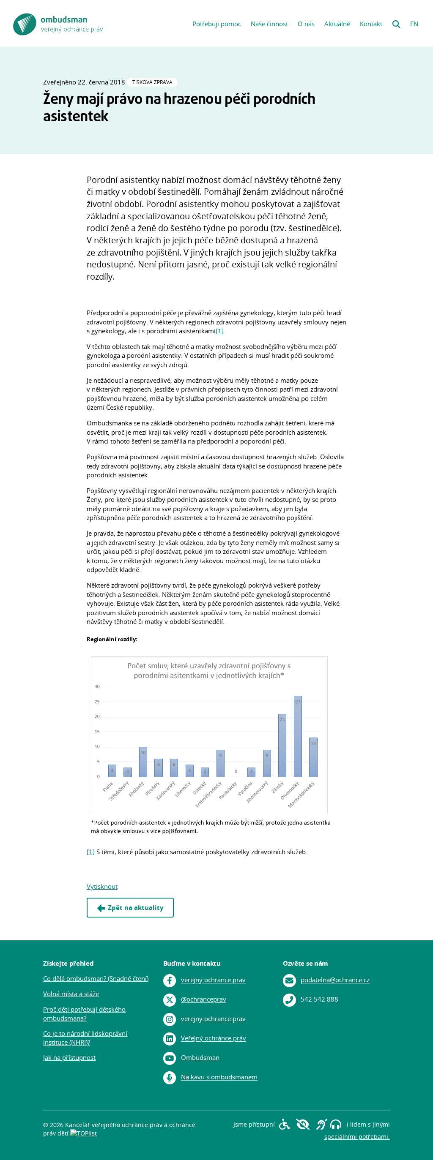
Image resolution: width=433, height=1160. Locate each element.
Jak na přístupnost (69, 1057)
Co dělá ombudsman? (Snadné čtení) (95, 978)
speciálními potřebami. (357, 1137)
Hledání (396, 21)
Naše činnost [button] (269, 23)
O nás (306, 23)
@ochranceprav (203, 999)
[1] (220, 331)
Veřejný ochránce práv (213, 1038)
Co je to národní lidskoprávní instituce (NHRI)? (85, 1038)
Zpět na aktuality (136, 907)
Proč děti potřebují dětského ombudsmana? (84, 1014)
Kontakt (371, 23)
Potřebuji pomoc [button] (216, 23)
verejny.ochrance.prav (213, 980)
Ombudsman (200, 1058)
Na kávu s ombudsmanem (219, 1077)
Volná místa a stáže (71, 993)
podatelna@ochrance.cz (335, 980)
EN (414, 23)
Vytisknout (102, 886)
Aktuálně (337, 23)
